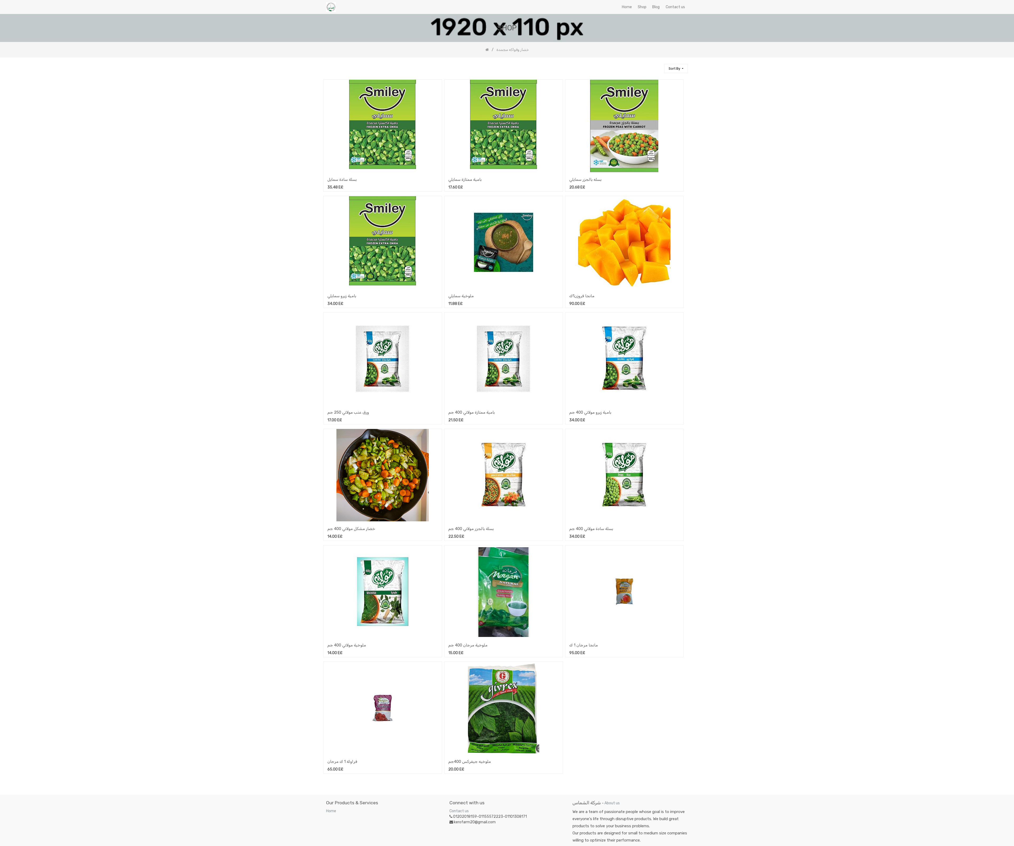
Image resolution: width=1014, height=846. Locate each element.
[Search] (658, 66)
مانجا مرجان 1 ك (583, 645)
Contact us (459, 811)
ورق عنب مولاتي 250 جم (348, 412)
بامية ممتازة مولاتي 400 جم (471, 412)
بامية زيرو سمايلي (341, 296)
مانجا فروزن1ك (581, 296)
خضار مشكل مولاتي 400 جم (351, 528)
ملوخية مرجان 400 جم (467, 645)
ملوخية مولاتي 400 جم (346, 645)
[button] (676, 68)
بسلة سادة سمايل (342, 179)
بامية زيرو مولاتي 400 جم (590, 412)
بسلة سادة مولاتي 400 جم (591, 528)
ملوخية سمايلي (461, 296)
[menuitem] (627, 7)
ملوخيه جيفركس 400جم (469, 761)
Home (331, 811)
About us (612, 803)
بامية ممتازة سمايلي (465, 179)
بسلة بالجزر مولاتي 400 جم (471, 528)
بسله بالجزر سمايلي (585, 179)
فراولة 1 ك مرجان (342, 761)
